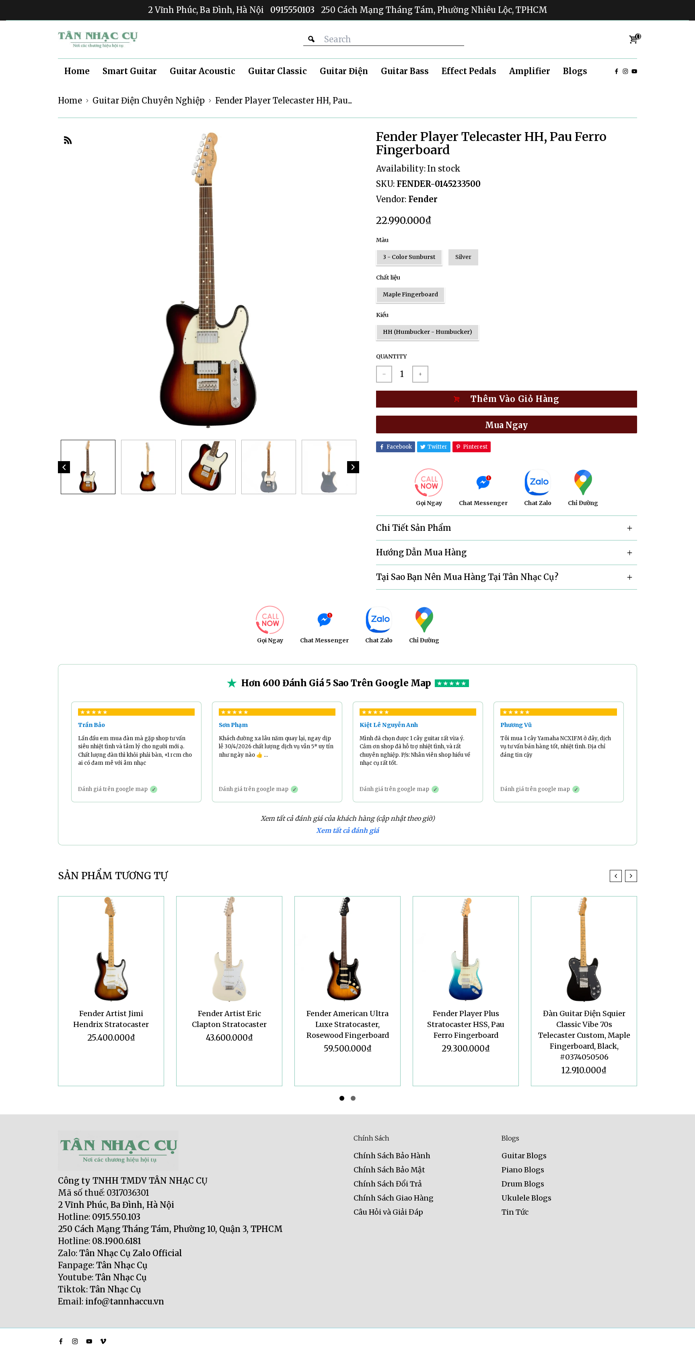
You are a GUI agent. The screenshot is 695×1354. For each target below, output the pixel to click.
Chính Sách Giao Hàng (394, 1198)
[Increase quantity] (420, 374)
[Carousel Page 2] (353, 1098)
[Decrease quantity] (384, 374)
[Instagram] (625, 71)
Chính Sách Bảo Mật (389, 1169)
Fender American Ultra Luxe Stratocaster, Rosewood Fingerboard (347, 1024)
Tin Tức (515, 1212)
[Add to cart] (506, 399)
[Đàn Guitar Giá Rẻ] (98, 39)
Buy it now (506, 424)
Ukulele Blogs (526, 1198)
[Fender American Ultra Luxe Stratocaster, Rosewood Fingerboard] (347, 949)
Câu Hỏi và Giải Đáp (388, 1212)
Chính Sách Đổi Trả (388, 1183)
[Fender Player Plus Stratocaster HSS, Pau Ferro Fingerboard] (465, 949)
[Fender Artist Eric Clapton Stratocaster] (229, 949)
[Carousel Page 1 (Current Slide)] (341, 1098)
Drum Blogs (523, 1183)
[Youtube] (634, 71)
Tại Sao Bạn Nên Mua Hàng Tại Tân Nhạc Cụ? (467, 577)
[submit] (311, 39)
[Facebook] (616, 71)
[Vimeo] (103, 1341)
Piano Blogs (523, 1169)
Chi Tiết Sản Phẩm (413, 528)
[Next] (353, 467)
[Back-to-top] (677, 1338)
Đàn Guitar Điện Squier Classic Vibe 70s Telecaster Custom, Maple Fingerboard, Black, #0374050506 (584, 1035)
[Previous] (64, 467)
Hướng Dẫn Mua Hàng (421, 552)
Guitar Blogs (524, 1155)
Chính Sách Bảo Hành (392, 1155)
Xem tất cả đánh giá (347, 830)
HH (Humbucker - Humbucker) (427, 331)
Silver (463, 257)
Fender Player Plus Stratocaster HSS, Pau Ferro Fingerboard (465, 1024)
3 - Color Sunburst (409, 257)
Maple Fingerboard (410, 294)
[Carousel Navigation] (623, 876)
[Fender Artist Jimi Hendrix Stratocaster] (111, 949)
